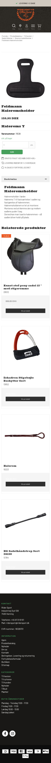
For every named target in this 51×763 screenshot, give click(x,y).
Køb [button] (12, 152)
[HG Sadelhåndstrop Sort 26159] (25, 524)
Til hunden (6, 682)
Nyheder (5, 685)
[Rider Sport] (25, 15)
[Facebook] (5, 733)
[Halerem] (25, 438)
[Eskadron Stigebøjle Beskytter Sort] (25, 350)
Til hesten (6, 676)
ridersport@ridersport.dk (17, 623)
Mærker (4, 692)
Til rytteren (6, 679)
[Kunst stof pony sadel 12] (25, 258)
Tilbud (4, 688)
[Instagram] (12, 733)
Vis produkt (25, 311)
